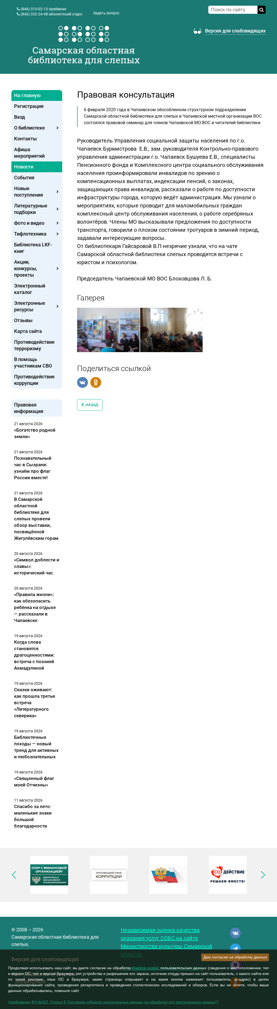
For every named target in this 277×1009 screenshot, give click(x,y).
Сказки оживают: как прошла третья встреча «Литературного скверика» (34, 702)
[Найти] (262, 10)
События (24, 177)
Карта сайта (28, 331)
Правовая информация (28, 408)
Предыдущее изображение (16, 875)
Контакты (25, 138)
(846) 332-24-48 (34, 14)
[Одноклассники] (95, 382)
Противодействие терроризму (34, 345)
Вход (19, 117)
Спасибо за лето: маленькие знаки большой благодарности (33, 816)
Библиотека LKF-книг (33, 248)
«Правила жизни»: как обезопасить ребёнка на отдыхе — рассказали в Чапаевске (35, 607)
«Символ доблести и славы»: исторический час (36, 566)
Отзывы (23, 320)
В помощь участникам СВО (33, 362)
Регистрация (29, 106)
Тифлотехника (30, 234)
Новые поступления (28, 192)
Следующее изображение (261, 875)
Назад (91, 405)
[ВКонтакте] (82, 382)
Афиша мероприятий (29, 153)
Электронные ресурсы (29, 306)
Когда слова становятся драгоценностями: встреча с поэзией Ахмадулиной (34, 655)
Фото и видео (29, 223)
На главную (27, 95)
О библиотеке (29, 128)
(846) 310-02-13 (34, 9)
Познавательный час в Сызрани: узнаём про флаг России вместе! (32, 467)
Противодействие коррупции (34, 380)
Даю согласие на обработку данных (235, 957)
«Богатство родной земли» (34, 433)
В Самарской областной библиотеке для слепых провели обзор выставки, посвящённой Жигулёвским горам (36, 519)
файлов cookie (145, 968)
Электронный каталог (29, 289)
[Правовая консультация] (108, 329)
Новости (23, 167)
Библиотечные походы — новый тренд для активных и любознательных (36, 747)
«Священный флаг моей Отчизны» (34, 782)
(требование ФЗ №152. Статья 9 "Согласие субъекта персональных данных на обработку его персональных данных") (113, 1002)
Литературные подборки (30, 209)
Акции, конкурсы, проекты (25, 268)
